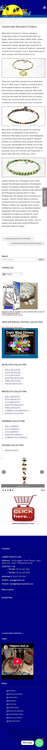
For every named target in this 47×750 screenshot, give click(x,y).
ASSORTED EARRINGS (13, 435)
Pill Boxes (11, 691)
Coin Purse (12, 704)
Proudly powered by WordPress (19, 734)
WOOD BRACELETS (12, 399)
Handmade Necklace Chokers (17, 238)
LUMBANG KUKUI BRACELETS (16, 411)
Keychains (12, 701)
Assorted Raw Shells (15, 714)
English (8, 274)
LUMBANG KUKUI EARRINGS (16, 437)
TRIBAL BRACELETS (12, 408)
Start (42, 490)
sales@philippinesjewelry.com (21, 584)
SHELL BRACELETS (12, 397)
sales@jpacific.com (17, 580)
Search (5, 256)
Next (42, 472)
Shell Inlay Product (15, 718)
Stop (44, 490)
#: (11, 576)
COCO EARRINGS (11, 432)
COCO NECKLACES (12, 375)
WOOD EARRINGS (12, 429)
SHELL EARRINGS (11, 426)
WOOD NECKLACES (13, 373)
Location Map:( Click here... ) (12, 633)
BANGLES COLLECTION (14, 413)
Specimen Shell (14, 721)
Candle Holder (13, 707)
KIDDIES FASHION (11, 450)
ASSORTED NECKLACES (14, 378)
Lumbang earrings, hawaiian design (26, 243)
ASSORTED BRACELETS (14, 405)
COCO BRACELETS (12, 402)
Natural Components (15, 711)
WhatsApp (6, 576)
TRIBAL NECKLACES (13, 381)
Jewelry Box (12, 697)
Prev (4, 472)
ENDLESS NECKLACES (13, 384)
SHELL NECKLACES (12, 370)
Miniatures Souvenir (15, 694)
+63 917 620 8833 (19, 576)
